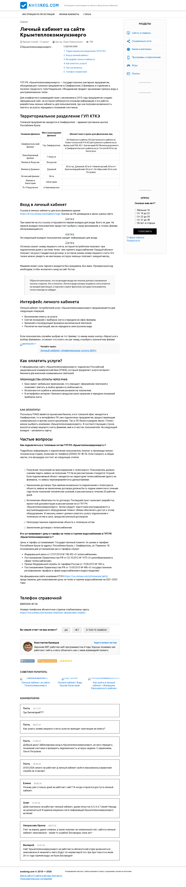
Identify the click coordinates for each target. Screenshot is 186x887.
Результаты (133, 240)
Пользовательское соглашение (36, 878)
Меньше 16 (143, 210)
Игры (135, 65)
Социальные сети (142, 41)
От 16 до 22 (143, 213)
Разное (136, 73)
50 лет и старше (146, 223)
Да (66, 630)
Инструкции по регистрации (38, 14)
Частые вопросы (74, 68)
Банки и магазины (142, 49)
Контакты (57, 875)
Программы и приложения (146, 57)
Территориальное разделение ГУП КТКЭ (86, 51)
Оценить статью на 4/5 (68, 661)
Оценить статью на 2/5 (63, 661)
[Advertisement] (145, 141)
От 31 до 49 (143, 219)
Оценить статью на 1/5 (61, 661)
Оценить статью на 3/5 (66, 661)
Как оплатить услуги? (76, 63)
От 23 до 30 (143, 216)
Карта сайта (26, 875)
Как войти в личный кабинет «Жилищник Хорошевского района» (104, 685)
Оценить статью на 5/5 (71, 661)
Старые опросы (135, 237)
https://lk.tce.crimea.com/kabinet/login (40, 214)
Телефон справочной (76, 72)
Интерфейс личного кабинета (80, 59)
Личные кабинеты (69, 14)
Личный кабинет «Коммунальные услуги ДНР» (68, 350)
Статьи (87, 14)
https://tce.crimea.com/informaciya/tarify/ (86, 576)
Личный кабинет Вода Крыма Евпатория (70, 684)
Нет (77, 630)
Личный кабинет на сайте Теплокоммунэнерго (36, 684)
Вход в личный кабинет (77, 55)
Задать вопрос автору (105, 642)
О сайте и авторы (42, 875)
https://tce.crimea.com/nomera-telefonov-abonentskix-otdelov (52, 612)
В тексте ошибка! (96, 630)
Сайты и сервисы (141, 32)
